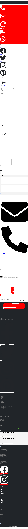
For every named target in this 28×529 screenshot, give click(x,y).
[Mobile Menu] (1, 122)
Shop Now (1, 3)
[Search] (13, 88)
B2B (2, 79)
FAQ (1, 398)
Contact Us (3, 134)
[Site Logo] (4, 85)
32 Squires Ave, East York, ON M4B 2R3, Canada (5, 416)
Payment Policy (3, 401)
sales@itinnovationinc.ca (3, 225)
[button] (2, 87)
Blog (2, 81)
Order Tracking (4, 82)
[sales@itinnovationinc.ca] (14, 224)
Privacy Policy (2, 402)
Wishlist (3, 84)
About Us (3, 77)
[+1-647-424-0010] (14, 252)
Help (2, 83)
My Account (2, 397)
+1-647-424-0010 (3, 253)
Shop (2, 176)
